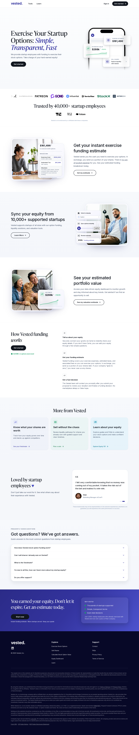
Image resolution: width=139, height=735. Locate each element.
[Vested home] (16, 3)
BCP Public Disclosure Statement (39, 724)
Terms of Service (105, 687)
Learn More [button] (19, 235)
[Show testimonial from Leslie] (123, 501)
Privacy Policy (117, 687)
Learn (39, 4)
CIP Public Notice (23, 724)
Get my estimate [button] (83, 173)
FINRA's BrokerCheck (56, 676)
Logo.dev (33, 719)
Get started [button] (18, 64)
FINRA (95, 706)
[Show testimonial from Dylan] (121, 501)
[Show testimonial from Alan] (124, 501)
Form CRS (14, 724)
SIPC (99, 706)
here (94, 676)
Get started (118, 4)
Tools (30, 4)
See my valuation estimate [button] (87, 302)
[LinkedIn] (12, 649)
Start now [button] (20, 617)
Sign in (106, 4)
